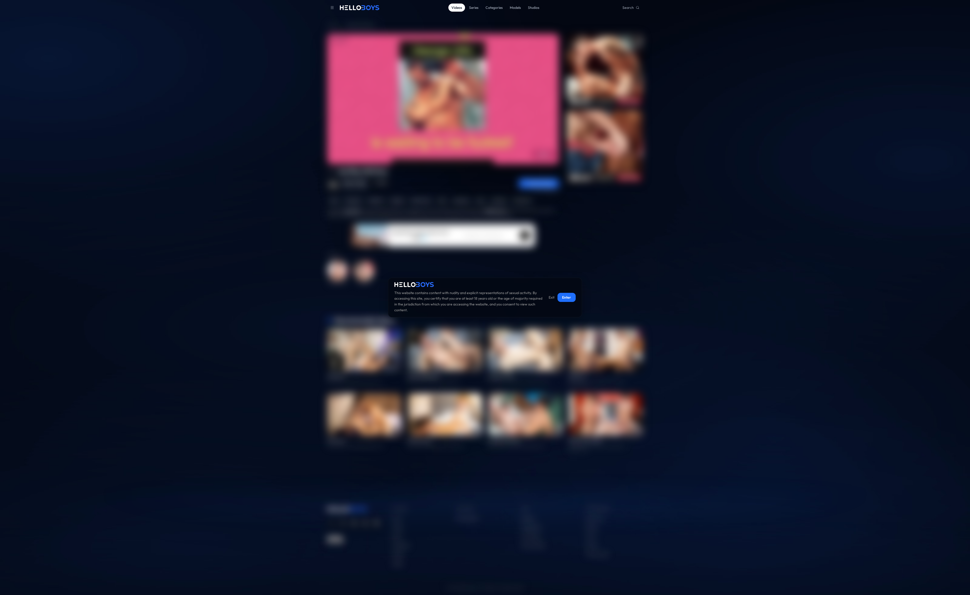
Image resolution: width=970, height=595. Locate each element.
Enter (566, 297)
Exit (551, 297)
